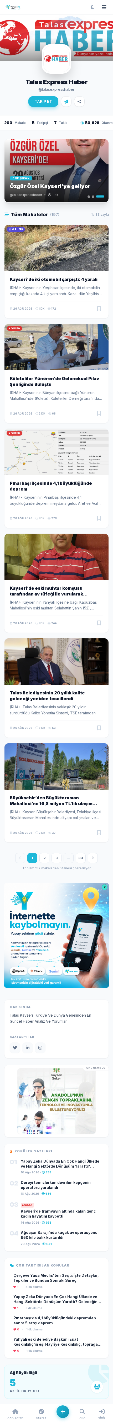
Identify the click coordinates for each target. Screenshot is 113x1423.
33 (80, 858)
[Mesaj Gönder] (66, 101)
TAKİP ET (43, 101)
